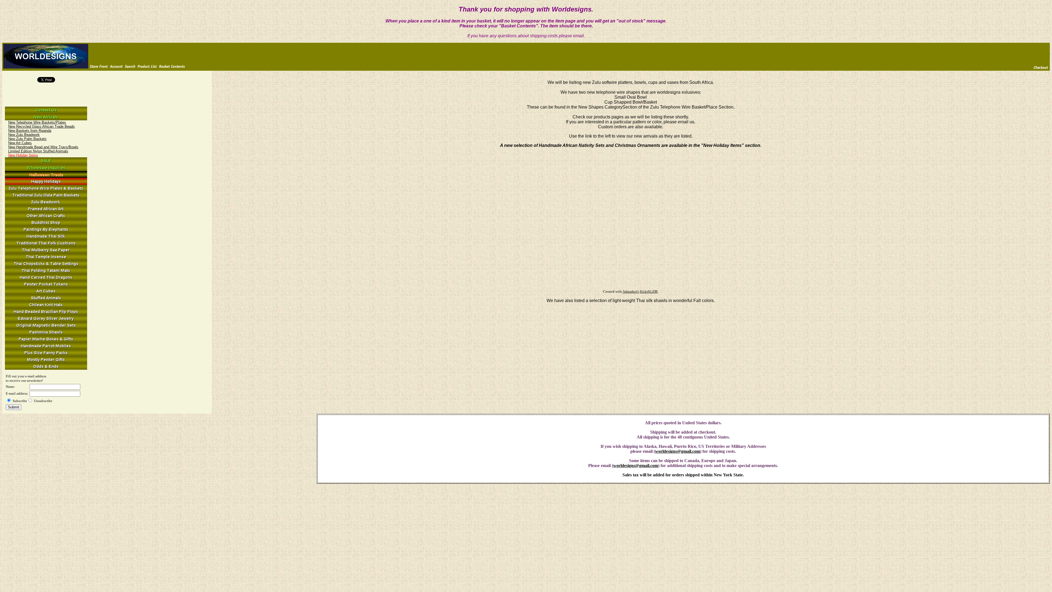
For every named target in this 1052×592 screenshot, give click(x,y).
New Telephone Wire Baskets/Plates (37, 122)
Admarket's (630, 291)
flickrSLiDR (649, 291)
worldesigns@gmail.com (677, 451)
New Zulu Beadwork (24, 135)
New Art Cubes (20, 143)
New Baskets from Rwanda (29, 131)
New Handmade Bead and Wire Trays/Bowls (43, 147)
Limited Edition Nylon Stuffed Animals (38, 151)
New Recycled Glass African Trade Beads (41, 126)
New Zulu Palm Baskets (27, 139)
